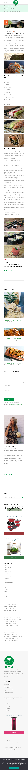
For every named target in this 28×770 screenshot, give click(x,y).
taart (21, 636)
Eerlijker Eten (8, 738)
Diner (8, 11)
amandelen (14, 604)
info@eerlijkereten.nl (8, 692)
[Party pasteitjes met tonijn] (14, 353)
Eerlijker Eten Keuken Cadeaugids (12, 752)
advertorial (6, 565)
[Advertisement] (14, 484)
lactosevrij (7, 627)
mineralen (7, 630)
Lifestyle (6, 584)
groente (6, 621)
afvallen (7, 604)
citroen (14, 610)
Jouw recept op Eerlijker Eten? (11, 742)
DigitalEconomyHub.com (9, 690)
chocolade (7, 610)
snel (12, 634)
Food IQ (6, 575)
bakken (6, 608)
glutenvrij (16, 266)
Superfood (6, 593)
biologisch (13, 608)
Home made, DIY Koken (9, 582)
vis (14, 268)
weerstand (14, 640)
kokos (11, 625)
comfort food (8, 612)
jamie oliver (15, 623)
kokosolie (17, 625)
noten (13, 630)
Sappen (6, 591)
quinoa (6, 632)
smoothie (7, 634)
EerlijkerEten (9, 31)
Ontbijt (5, 587)
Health (5, 580)
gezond (11, 266)
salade (12, 632)
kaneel (6, 625)
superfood (7, 268)
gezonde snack (8, 619)
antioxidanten (8, 606)
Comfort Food (7, 567)
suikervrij (7, 636)
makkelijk (15, 627)
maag (20, 266)
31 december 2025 (8, 340)
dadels (16, 612)
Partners (6, 745)
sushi (11, 268)
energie (13, 264)
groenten (13, 621)
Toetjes (6, 595)
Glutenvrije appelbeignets (13, 338)
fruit (21, 615)
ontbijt (18, 630)
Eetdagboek (7, 573)
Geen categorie (7, 576)
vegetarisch (12, 638)
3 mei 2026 (6, 321)
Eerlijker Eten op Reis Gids (10, 749)
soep (16, 634)
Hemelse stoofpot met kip (13, 320)
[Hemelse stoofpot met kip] (14, 305)
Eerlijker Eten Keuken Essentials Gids (13, 747)
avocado (8, 264)
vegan (6, 638)
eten (16, 264)
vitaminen (7, 640)
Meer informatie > (8, 465)
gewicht (6, 266)
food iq (20, 264)
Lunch (5, 585)
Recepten (7, 703)
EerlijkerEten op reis (8, 571)
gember (6, 617)
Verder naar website (14, 768)
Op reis (6, 589)
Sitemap (8, 740)
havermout (7, 623)
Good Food (6, 578)
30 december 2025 (8, 364)
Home (5, 11)
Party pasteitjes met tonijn (13, 363)
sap (16, 632)
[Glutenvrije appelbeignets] (14, 332)
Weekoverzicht (7, 596)
